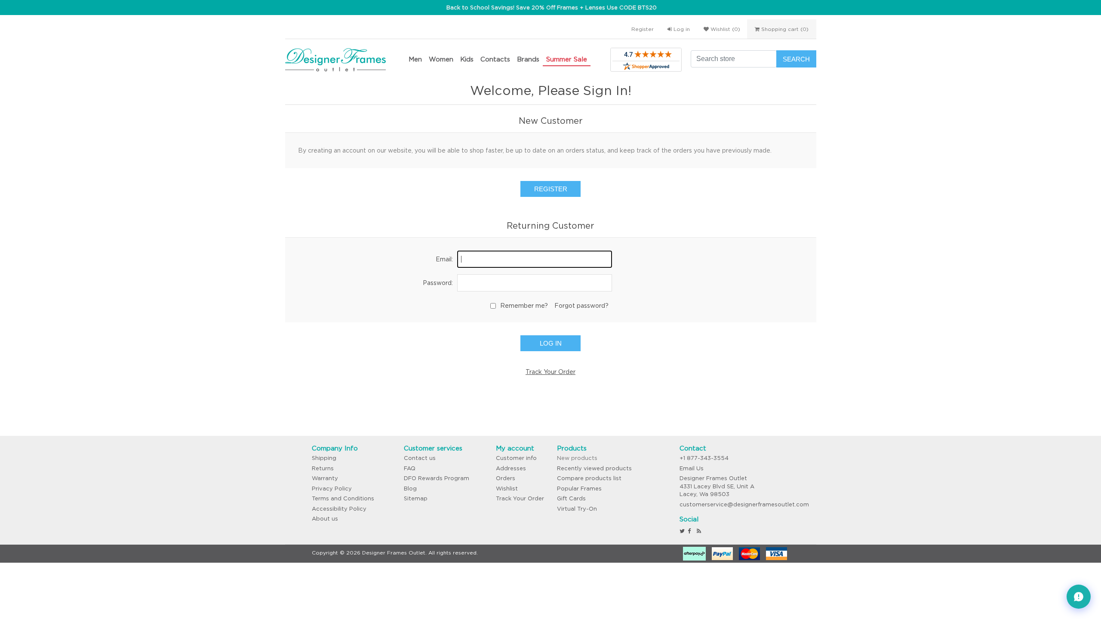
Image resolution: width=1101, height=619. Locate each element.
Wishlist (507, 488)
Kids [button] (467, 59)
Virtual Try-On (577, 509)
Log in (681, 29)
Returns (323, 468)
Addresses (511, 468)
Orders (505, 478)
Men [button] (415, 59)
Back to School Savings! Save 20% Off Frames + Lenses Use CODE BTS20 (551, 7)
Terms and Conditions (343, 498)
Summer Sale (566, 59)
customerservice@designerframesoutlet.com (744, 504)
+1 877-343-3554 (704, 458)
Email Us (692, 468)
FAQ (409, 468)
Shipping (324, 458)
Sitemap (415, 498)
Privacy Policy (332, 488)
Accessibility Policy (339, 509)
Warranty (325, 478)
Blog (410, 488)
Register (642, 29)
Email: (444, 259)
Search (796, 59)
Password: (438, 282)
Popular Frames (579, 488)
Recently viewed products (594, 468)
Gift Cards (571, 498)
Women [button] (441, 59)
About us (325, 518)
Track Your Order (550, 371)
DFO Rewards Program (436, 478)
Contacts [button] (495, 59)
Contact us (420, 458)
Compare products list (589, 478)
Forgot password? (581, 305)
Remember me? (524, 305)
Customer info (516, 458)
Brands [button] (528, 59)
